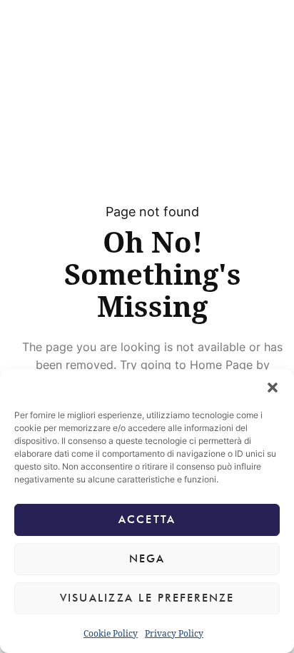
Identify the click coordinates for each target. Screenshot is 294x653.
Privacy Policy (174, 633)
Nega (147, 558)
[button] (272, 387)
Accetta (147, 519)
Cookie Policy (110, 633)
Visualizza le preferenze (147, 598)
